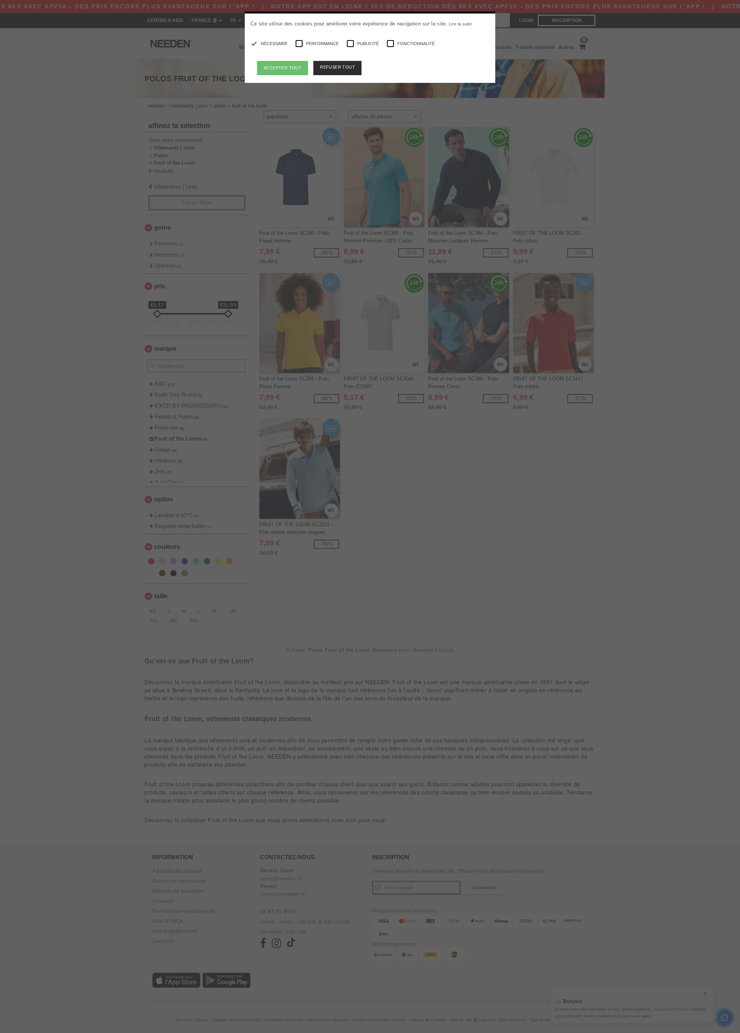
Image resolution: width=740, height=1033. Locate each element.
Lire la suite (460, 24)
